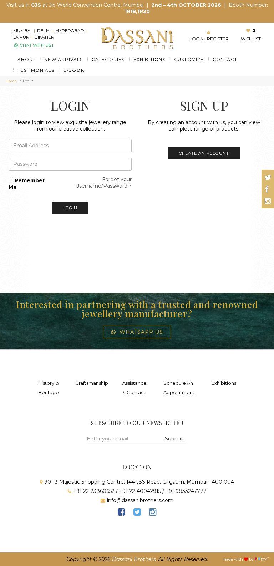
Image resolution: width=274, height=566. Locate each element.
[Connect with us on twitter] (268, 177)
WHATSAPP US (141, 332)
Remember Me (27, 183)
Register (218, 38)
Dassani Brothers (134, 559)
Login (196, 38)
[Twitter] (137, 513)
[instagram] (153, 513)
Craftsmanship (91, 383)
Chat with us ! (36, 45)
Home (11, 80)
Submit (174, 438)
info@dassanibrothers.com (140, 500)
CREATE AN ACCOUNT (204, 153)
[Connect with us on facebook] (267, 189)
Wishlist (251, 38)
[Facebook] (121, 513)
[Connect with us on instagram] (268, 201)
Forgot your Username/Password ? (103, 182)
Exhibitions (224, 383)
